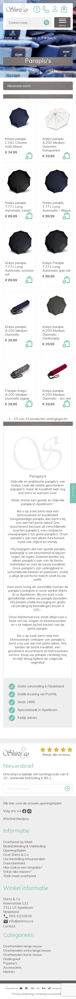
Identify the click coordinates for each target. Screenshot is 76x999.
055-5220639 (20, 916)
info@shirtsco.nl (21, 921)
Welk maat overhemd (19, 876)
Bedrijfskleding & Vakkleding (24, 846)
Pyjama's (10, 963)
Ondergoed (11, 959)
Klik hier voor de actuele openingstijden (32, 803)
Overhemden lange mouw (22, 946)
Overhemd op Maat (18, 842)
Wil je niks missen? (17, 871)
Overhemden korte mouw (22, 954)
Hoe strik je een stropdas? (22, 867)
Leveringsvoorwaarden (49, 993)
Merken (9, 971)
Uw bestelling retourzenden (24, 859)
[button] (55, 9)
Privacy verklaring (22, 993)
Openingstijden (14, 850)
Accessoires (12, 967)
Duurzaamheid (14, 863)
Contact (9, 926)
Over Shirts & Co (15, 854)
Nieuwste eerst (38, 85)
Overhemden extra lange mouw (27, 950)
